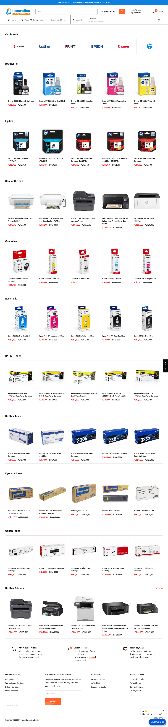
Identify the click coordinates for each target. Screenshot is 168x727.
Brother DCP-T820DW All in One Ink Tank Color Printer (51, 627)
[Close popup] (163, 710)
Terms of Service (136, 687)
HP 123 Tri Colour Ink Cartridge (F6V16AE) (51, 159)
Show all (159, 588)
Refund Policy (135, 683)
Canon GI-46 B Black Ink (80, 279)
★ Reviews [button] (166, 365)
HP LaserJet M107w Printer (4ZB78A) (144, 219)
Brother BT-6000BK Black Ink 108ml (82, 102)
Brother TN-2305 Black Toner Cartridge (82, 454)
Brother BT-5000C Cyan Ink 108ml (52, 101)
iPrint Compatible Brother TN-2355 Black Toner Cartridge (84, 394)
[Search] (122, 11)
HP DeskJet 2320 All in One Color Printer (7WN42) (20, 219)
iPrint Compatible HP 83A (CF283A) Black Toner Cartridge (20, 394)
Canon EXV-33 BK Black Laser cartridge (19, 569)
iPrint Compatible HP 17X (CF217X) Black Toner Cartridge (114, 394)
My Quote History (98, 679)
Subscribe (53, 701)
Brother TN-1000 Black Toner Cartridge (19, 454)
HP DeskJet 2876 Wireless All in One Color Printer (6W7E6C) (51, 219)
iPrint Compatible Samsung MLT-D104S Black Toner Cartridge (51, 394)
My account (135, 13)
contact (92, 657)
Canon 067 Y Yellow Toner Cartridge (143, 569)
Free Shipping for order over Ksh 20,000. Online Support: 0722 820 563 (84, 2)
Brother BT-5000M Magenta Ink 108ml (114, 102)
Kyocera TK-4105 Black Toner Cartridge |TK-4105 (50, 512)
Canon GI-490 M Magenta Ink (145, 279)
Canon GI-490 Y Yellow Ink (49, 279)
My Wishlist (95, 683)
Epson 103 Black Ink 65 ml (143, 336)
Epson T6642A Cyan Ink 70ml (19, 336)
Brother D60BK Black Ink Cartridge (21, 101)
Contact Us (9, 679)
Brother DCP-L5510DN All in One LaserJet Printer (83, 627)
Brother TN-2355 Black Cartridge (114, 453)
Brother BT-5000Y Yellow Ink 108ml (144, 102)
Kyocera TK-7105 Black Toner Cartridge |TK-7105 (19, 512)
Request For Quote (98, 687)
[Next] (163, 89)
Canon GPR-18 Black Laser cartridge (81, 569)
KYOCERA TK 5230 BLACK (144, 511)
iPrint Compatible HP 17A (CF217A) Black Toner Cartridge (146, 394)
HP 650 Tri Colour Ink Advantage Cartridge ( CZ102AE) (114, 159)
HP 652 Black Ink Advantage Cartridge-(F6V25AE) (81, 159)
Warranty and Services (14, 683)
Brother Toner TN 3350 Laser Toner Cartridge (145, 454)
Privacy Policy (135, 691)
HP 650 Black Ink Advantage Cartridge (144, 159)
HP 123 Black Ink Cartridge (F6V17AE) (18, 159)
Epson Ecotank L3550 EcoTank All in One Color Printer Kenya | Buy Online (115, 221)
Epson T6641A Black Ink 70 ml (113, 336)
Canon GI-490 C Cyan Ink (111, 279)
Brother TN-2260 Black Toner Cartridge (50, 454)
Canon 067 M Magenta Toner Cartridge (113, 569)
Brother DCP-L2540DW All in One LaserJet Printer (83, 219)
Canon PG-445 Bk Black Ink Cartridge (18, 280)
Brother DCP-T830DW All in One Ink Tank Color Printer (146, 627)
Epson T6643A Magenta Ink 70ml (51, 336)
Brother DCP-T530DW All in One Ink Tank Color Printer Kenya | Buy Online (115, 628)
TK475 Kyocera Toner (79, 511)
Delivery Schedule (12, 687)
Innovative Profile (137, 679)
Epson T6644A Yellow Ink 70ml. (82, 336)
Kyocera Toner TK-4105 (111, 511)
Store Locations (11, 691)
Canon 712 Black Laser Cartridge (51, 568)
